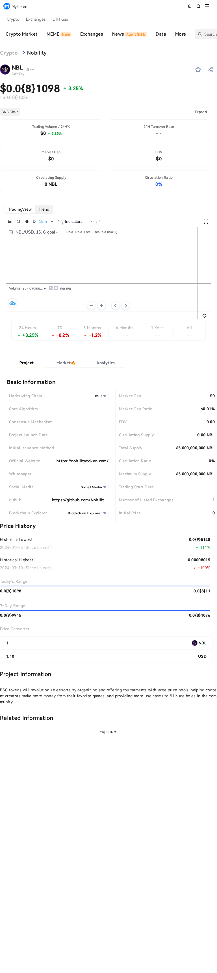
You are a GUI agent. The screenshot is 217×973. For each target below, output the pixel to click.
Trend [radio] (44, 209)
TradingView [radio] (20, 209)
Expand (201, 111)
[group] (29, 209)
